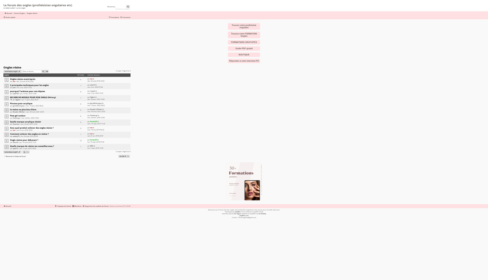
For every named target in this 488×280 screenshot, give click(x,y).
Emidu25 (93, 121)
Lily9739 (16, 93)
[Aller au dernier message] (93, 79)
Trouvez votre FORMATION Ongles (244, 35)
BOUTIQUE (244, 55)
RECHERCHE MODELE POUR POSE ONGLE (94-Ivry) (33, 97)
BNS (91, 146)
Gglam (18, 100)
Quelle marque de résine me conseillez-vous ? (32, 146)
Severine (16, 124)
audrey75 (16, 136)
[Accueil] (4, 2)
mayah (92, 91)
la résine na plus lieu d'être (23, 109)
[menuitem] (125, 17)
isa (14, 81)
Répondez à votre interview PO (244, 61)
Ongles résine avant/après (22, 79)
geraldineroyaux (18, 106)
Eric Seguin (237, 214)
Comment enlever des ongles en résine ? (29, 134)
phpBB (237, 212)
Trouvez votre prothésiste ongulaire (244, 26)
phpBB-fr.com (244, 215)
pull (14, 87)
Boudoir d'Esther (19, 112)
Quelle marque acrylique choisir (25, 121)
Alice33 (15, 142)
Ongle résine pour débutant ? (24, 140)
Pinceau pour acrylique (21, 103)
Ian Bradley (262, 214)
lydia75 (15, 148)
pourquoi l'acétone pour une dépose (27, 91)
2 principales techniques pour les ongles (29, 85)
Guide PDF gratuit (244, 48)
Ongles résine (12, 67)
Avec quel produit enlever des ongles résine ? (32, 128)
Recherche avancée (123, 9)
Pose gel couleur (18, 115)
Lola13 (92, 85)
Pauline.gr (16, 118)
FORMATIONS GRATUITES (244, 42)
